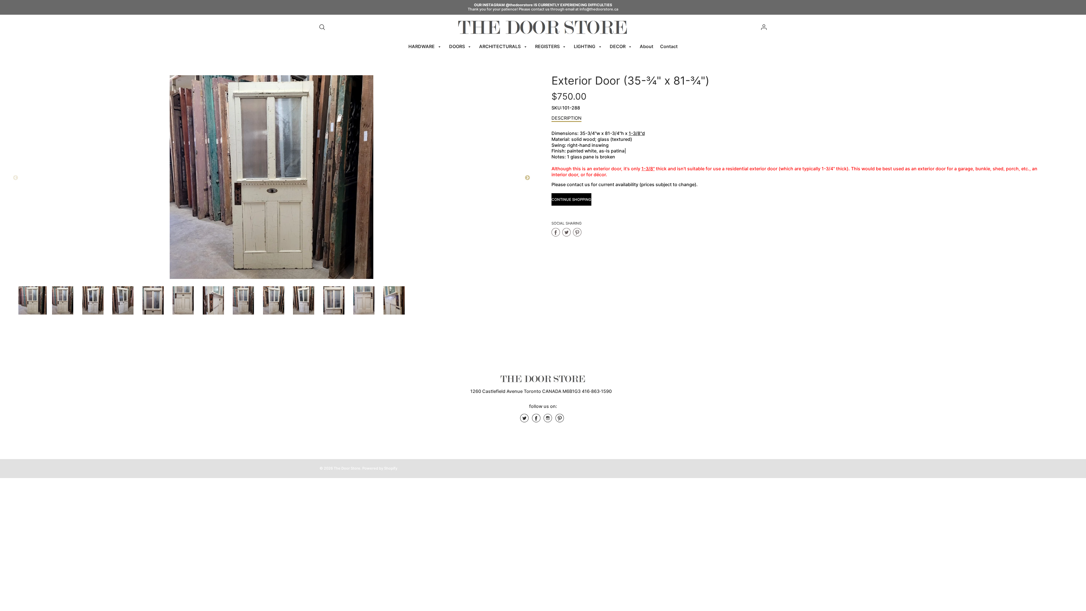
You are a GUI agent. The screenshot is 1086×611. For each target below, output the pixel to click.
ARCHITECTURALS (500, 46)
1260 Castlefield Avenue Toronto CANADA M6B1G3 (525, 391)
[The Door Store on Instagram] (548, 420)
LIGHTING (585, 46)
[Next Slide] (527, 178)
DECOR (618, 46)
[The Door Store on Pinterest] (559, 420)
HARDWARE (422, 46)
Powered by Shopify (379, 468)
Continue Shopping (571, 199)
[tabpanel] (32, 300)
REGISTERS (548, 46)
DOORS (457, 46)
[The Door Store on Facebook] (536, 420)
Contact (669, 46)
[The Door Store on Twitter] (524, 420)
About (646, 46)
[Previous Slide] (15, 178)
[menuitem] (425, 46)
